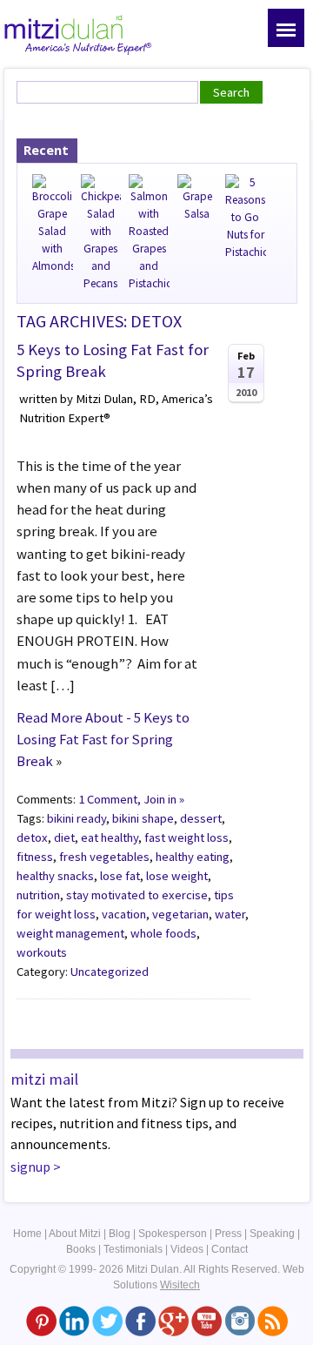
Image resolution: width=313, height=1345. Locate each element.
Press (228, 1233)
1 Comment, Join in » (131, 799)
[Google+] (173, 1320)
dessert (201, 818)
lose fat (120, 876)
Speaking (272, 1233)
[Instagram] (239, 1320)
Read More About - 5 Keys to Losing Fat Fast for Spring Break (103, 739)
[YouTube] (206, 1320)
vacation (124, 914)
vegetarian (180, 914)
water (230, 914)
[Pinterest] (41, 1320)
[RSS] (272, 1320)
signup (30, 1166)
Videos (186, 1249)
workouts (42, 952)
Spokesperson (172, 1233)
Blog (119, 1233)
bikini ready (76, 818)
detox (32, 837)
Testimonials (133, 1249)
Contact (229, 1249)
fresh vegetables (104, 856)
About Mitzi (75, 1233)
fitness (35, 856)
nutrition (38, 895)
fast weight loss (186, 837)
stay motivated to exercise (137, 895)
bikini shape (143, 818)
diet (64, 837)
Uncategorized (109, 971)
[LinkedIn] (74, 1320)
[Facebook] (140, 1320)
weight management (70, 933)
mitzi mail (44, 1079)
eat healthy (109, 837)
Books (81, 1249)
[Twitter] (107, 1320)
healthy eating (193, 856)
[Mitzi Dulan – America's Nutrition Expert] (78, 33)
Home (27, 1233)
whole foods (163, 933)
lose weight (177, 876)
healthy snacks (55, 876)
